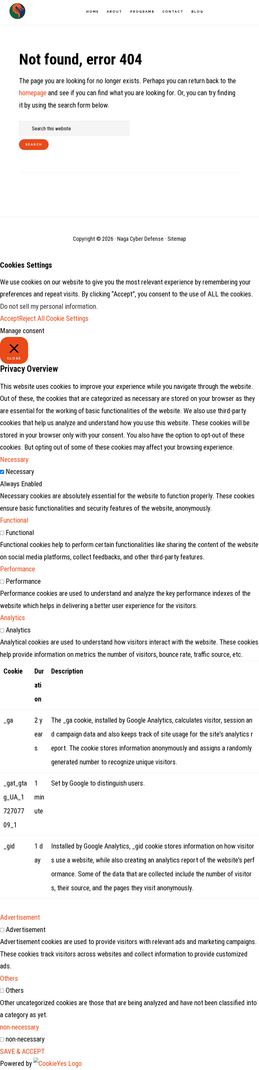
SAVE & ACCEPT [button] (22, 1051)
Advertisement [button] (20, 917)
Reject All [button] (32, 318)
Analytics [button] (12, 618)
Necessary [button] (14, 459)
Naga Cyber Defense (17, 11)
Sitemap (176, 238)
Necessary (20, 472)
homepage (32, 93)
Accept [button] (9, 318)
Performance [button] (17, 569)
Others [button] (9, 978)
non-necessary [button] (19, 1027)
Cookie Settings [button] (67, 318)
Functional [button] (14, 520)
